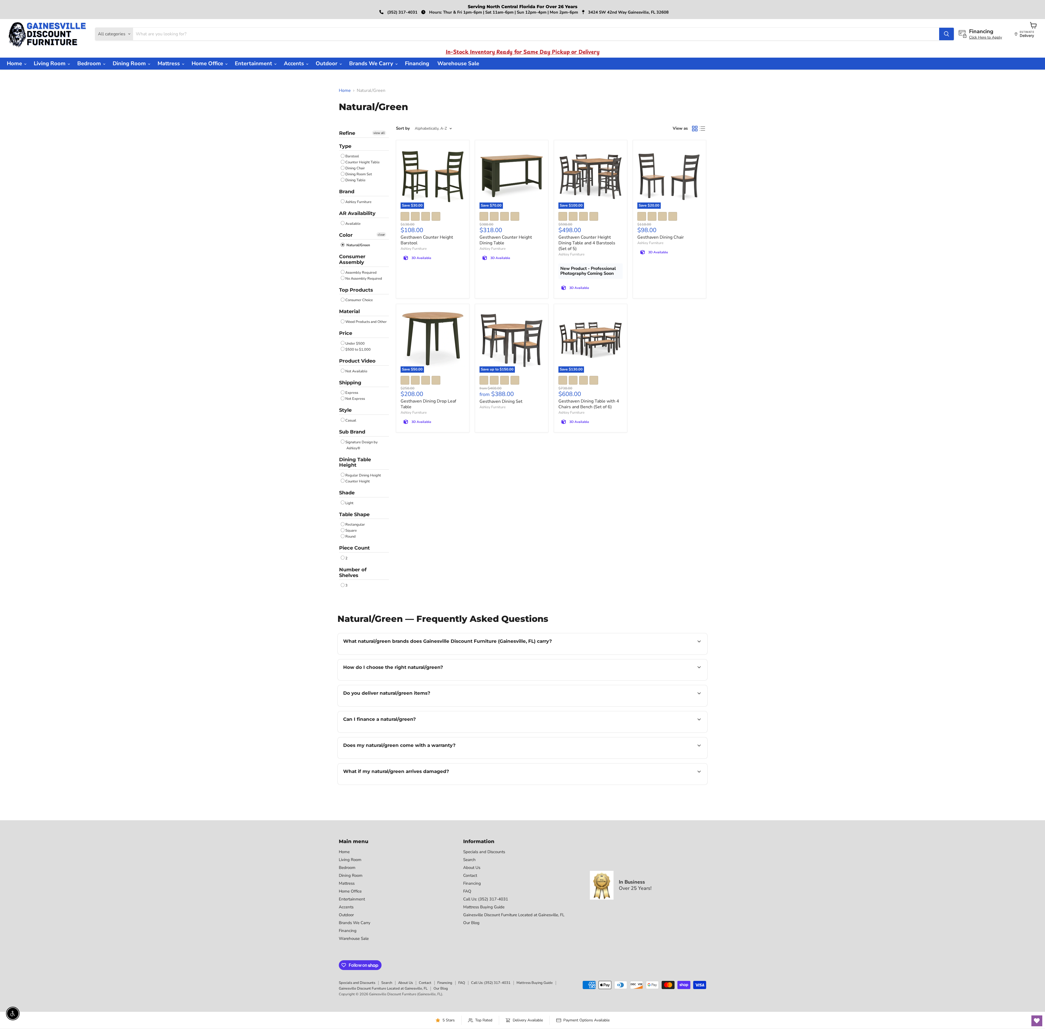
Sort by (403, 128)
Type (345, 146)
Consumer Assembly (352, 259)
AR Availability (357, 213)
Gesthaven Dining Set (501, 401)
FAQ (467, 891)
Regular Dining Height (363, 475)
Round (350, 536)
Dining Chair (355, 168)
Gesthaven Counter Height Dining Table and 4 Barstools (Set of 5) (586, 243)
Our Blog (471, 922)
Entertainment (254, 63)
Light (349, 503)
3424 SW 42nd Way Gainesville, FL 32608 (628, 12)
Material (349, 311)
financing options (387, 732)
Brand (346, 192)
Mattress (169, 63)
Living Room (50, 63)
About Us (471, 867)
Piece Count (354, 548)
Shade (347, 493)
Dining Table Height (355, 462)
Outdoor (327, 63)
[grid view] (695, 128)
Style (345, 410)
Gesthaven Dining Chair (660, 237)
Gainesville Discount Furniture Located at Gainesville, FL (513, 915)
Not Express (355, 398)
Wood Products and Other (366, 321)
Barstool (352, 156)
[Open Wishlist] (1036, 1020)
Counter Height (357, 481)
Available (353, 223)
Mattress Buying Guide (484, 907)
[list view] (702, 128)
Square (351, 530)
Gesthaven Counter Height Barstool (427, 240)
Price (345, 333)
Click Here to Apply (985, 37)
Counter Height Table (362, 162)
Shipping (350, 383)
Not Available (356, 371)
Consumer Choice (359, 300)
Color (346, 235)
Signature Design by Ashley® (361, 445)
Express (351, 392)
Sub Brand (352, 432)
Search (469, 859)
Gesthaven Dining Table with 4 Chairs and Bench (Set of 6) (588, 404)
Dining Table (355, 180)
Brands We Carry (372, 63)
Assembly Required (361, 272)
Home (15, 63)
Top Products (356, 290)
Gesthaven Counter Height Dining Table (506, 240)
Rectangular (355, 524)
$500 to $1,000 (358, 349)
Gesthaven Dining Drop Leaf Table (428, 404)
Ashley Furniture (358, 201)
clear (381, 234)
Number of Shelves (353, 572)
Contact (470, 875)
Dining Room (130, 63)
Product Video (357, 361)
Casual (350, 420)
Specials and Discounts (484, 852)
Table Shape (354, 514)
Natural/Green (357, 245)
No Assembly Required (363, 278)
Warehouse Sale (458, 63)
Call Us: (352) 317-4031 (485, 899)
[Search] (946, 34)
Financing (417, 63)
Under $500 (355, 343)
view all (379, 133)
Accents (294, 63)
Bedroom (89, 63)
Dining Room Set (358, 174)
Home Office (208, 63)
